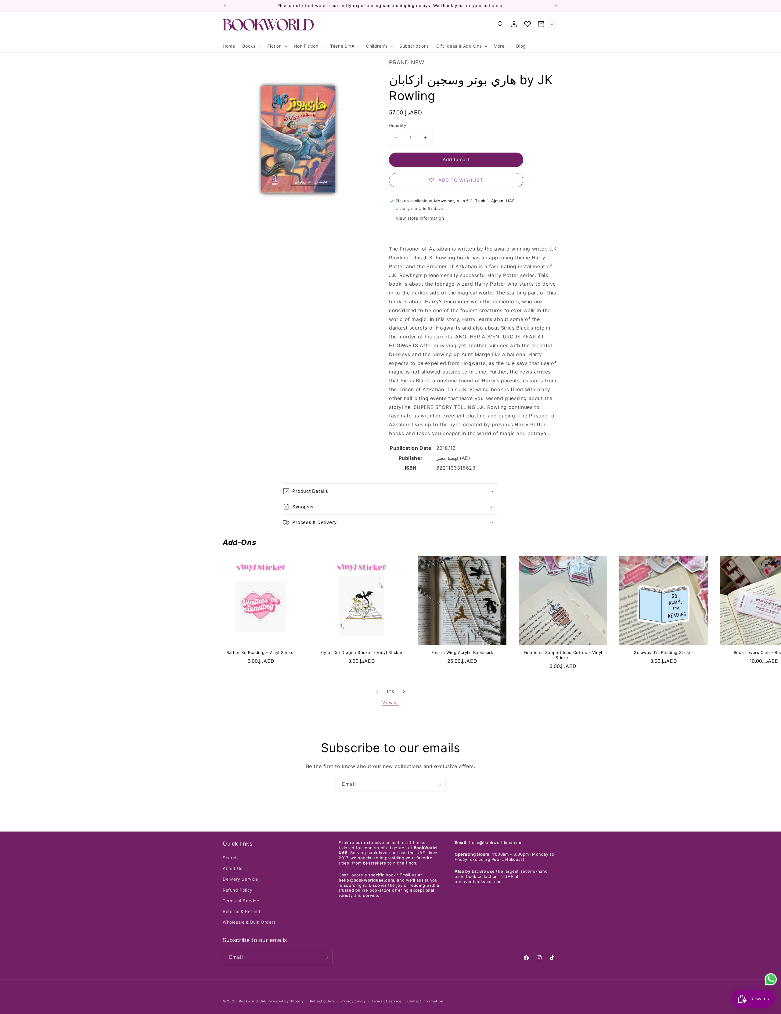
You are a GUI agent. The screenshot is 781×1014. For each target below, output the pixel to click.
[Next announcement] (556, 6)
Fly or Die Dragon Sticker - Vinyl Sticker (361, 652)
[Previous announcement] (225, 6)
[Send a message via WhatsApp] (771, 979)
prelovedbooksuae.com (479, 881)
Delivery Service (240, 879)
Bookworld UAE (253, 1001)
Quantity (397, 125)
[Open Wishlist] (527, 24)
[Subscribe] (438, 784)
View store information (420, 218)
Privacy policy (353, 1001)
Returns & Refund (242, 911)
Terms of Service (241, 900)
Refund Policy (238, 890)
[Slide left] (377, 691)
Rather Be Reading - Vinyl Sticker (260, 652)
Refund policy (322, 1001)
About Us (233, 868)
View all (390, 702)
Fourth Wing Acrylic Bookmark (462, 652)
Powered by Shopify (286, 1001)
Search (230, 857)
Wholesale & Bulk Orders (249, 922)
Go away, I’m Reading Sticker (663, 652)
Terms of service (386, 1001)
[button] (251, 46)
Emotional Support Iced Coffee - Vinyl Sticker (563, 655)
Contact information (425, 1001)
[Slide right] (404, 691)
